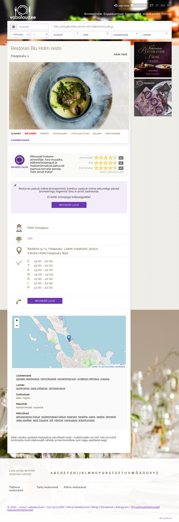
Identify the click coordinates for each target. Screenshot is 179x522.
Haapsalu (19, 56)
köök (85, 34)
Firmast (167, 14)
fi (157, 5)
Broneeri (31, 133)
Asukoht (58, 34)
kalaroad (72, 416)
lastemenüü (23, 388)
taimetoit (111, 416)
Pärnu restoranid (75, 487)
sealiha (100, 416)
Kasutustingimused (20, 510)
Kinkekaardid (151, 14)
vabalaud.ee (36, 507)
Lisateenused (120, 34)
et (151, 5)
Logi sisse (123, 5)
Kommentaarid (20, 140)
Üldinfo (16, 133)
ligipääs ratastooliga (27, 379)
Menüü (44, 133)
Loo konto (139, 5)
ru (169, 5)
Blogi (95, 507)
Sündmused (133, 14)
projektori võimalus (88, 379)
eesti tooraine (40, 420)
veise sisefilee (24, 420)
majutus (104, 379)
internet (58, 420)
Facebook (107, 507)
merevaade (70, 420)
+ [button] (17, 320)
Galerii (97, 133)
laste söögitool (39, 388)
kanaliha (83, 416)
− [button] (17, 325)
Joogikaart (60, 133)
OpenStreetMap (107, 366)
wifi (51, 420)
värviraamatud (57, 388)
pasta (92, 416)
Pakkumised (113, 133)
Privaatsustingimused (145, 507)
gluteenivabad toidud (53, 416)
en (163, 5)
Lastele (147, 34)
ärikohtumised (86, 420)
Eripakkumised (113, 14)
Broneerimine (93, 14)
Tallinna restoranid (16, 488)
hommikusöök (48, 379)
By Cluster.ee (166, 518)
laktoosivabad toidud (28, 416)
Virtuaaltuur (80, 133)
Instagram (122, 507)
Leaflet (94, 366)
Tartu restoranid (47, 487)
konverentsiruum (67, 379)
